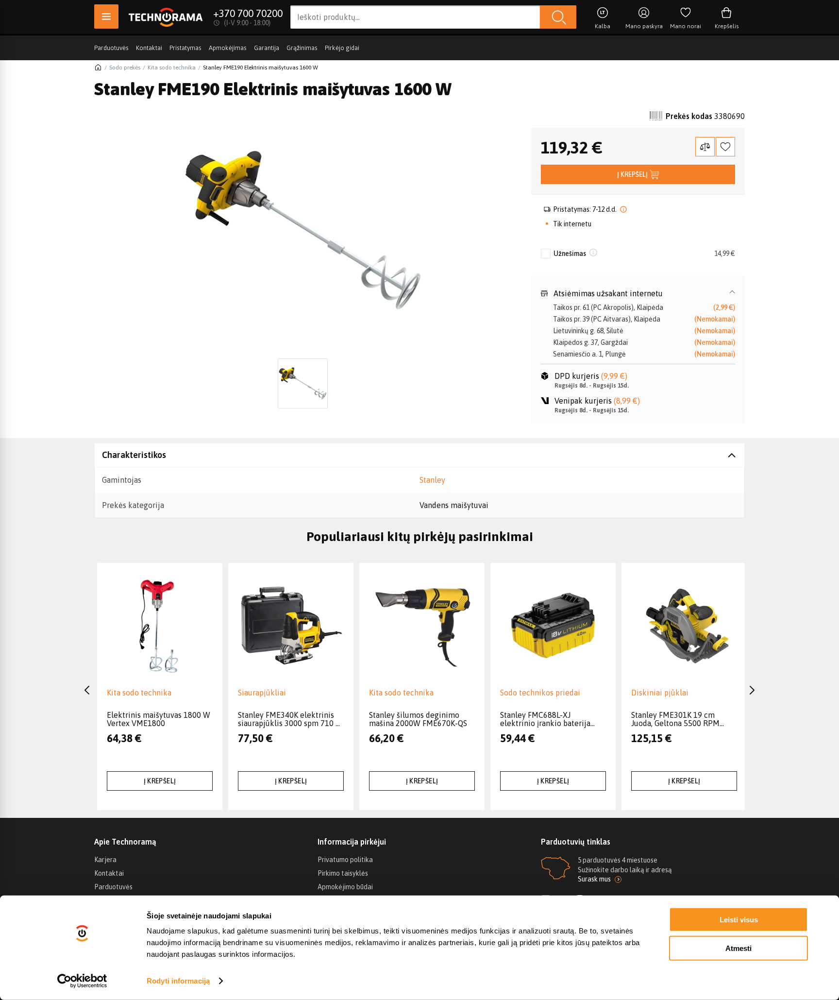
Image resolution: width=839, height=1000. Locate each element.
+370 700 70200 (248, 13)
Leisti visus (739, 919)
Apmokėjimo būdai (345, 887)
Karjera (105, 860)
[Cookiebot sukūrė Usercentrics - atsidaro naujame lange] (82, 981)
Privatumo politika (345, 860)
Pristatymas (185, 47)
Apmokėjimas (228, 47)
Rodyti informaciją (178, 981)
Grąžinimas (302, 47)
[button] (638, 293)
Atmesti (738, 948)
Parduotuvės (111, 47)
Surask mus (594, 879)
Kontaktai (149, 47)
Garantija (266, 47)
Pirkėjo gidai (342, 47)
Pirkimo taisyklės (343, 873)
